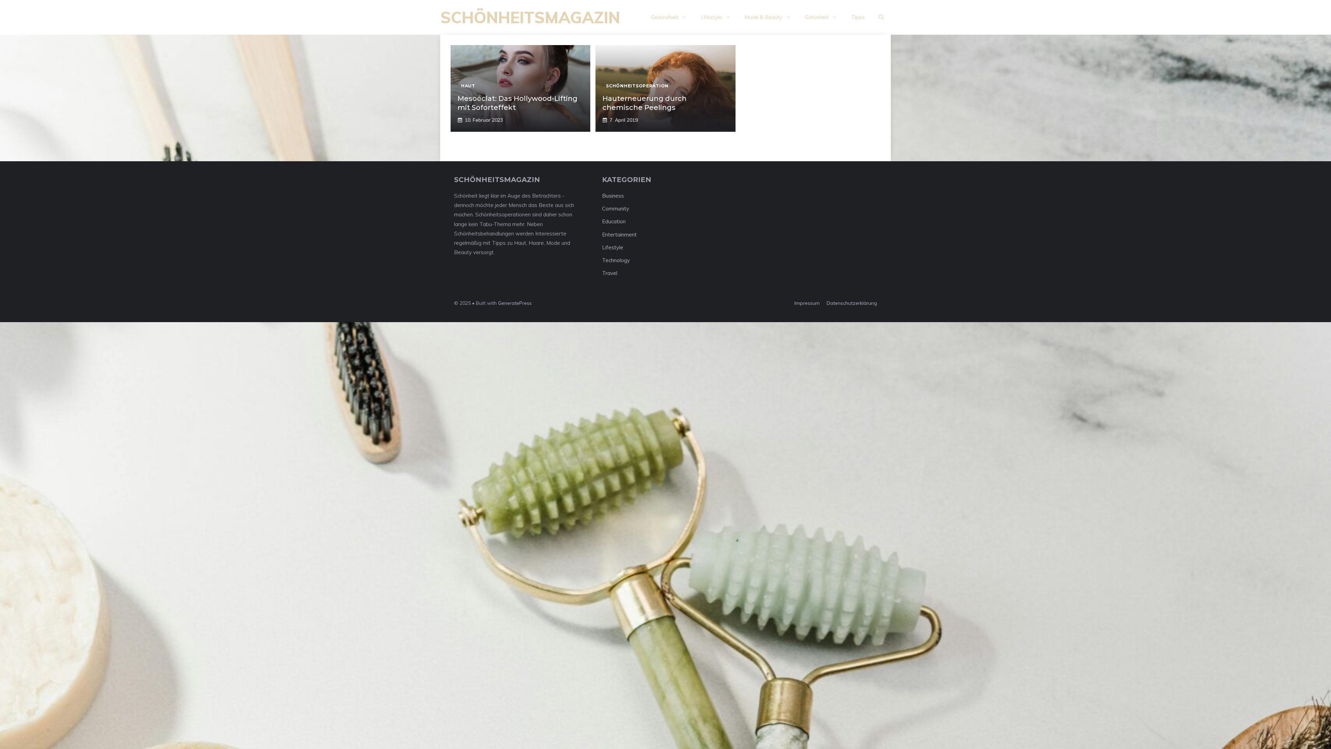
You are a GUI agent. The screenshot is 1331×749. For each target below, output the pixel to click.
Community (615, 208)
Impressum (807, 303)
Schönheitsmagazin (530, 17)
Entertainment (619, 234)
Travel (609, 273)
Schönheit (816, 17)
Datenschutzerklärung (852, 303)
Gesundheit (664, 17)
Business (613, 195)
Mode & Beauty (763, 17)
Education (614, 221)
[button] (881, 17)
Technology (616, 260)
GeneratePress (515, 303)
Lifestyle (711, 17)
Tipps (858, 17)
